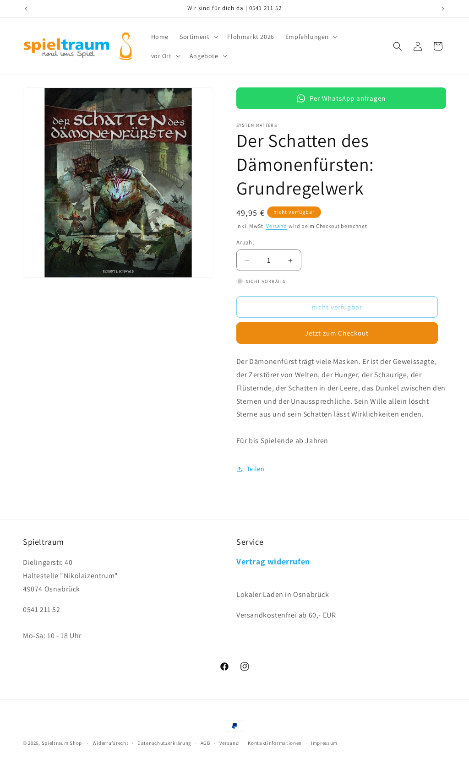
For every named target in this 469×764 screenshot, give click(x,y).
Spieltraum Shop (62, 743)
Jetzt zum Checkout (337, 333)
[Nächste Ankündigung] (443, 8)
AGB (205, 743)
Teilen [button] (256, 469)
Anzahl (245, 242)
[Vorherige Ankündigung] (26, 8)
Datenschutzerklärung (164, 743)
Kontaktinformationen (275, 743)
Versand (276, 225)
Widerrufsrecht (111, 743)
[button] (198, 36)
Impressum (324, 743)
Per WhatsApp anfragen (348, 98)
